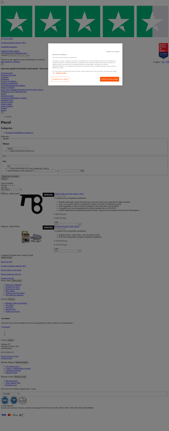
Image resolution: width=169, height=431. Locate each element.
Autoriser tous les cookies (109, 79)
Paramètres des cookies (60, 79)
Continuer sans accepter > (113, 51)
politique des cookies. (61, 73)
